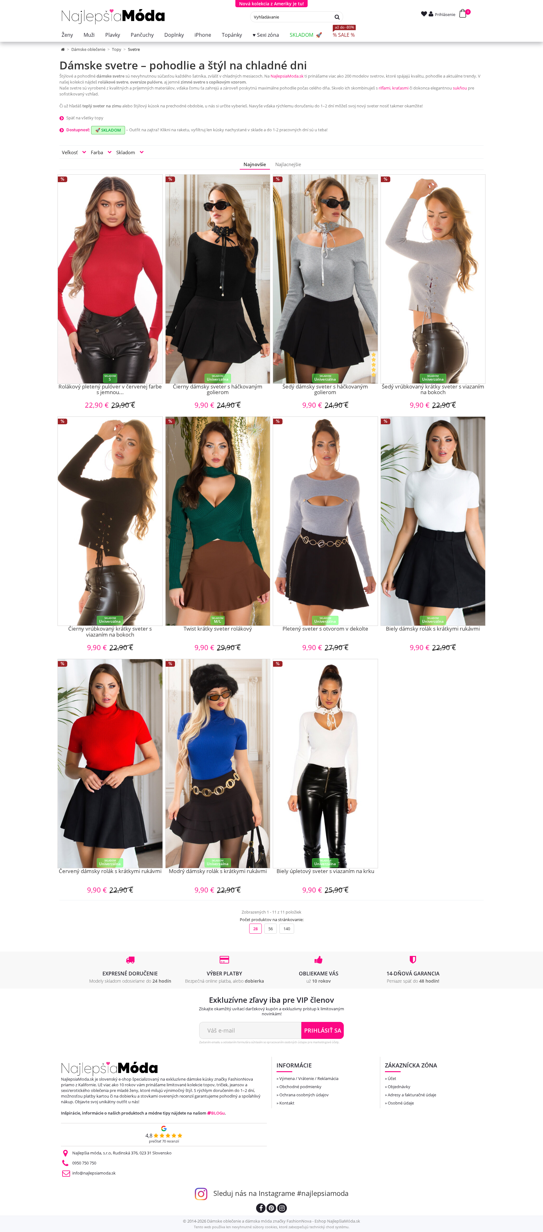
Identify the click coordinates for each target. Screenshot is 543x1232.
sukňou (460, 88)
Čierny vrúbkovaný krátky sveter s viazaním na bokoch (110, 632)
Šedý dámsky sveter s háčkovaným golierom (325, 390)
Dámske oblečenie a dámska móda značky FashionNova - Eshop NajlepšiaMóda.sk (283, 1221)
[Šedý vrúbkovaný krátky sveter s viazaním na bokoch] (433, 279)
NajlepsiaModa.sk (287, 76)
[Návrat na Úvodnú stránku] (63, 49)
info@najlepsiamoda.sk (94, 1173)
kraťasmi (400, 88)
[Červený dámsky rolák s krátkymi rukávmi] (110, 763)
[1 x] (374, 367)
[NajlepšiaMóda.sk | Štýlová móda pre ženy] (113, 16)
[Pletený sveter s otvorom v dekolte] (325, 521)
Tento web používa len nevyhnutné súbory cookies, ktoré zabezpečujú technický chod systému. (271, 1226)
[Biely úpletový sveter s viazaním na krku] (325, 763)
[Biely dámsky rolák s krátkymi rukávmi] (433, 521)
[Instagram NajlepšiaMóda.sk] (282, 1209)
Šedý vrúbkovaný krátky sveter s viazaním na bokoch (433, 390)
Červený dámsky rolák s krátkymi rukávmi (110, 871)
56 (270, 928)
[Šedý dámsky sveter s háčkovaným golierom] (325, 279)
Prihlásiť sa (322, 1030)
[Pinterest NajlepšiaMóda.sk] (271, 1209)
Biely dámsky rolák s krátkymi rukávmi (433, 629)
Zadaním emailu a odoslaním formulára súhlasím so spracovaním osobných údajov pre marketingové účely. (269, 1042)
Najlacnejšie (288, 164)
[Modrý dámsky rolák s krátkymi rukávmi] (218, 763)
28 (255, 928)
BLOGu (218, 1113)
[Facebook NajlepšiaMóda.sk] (261, 1209)
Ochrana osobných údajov (304, 1095)
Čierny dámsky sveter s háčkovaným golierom (217, 390)
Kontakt (286, 1103)
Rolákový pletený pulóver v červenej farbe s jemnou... (110, 390)
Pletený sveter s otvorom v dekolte (325, 629)
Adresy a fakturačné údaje (412, 1095)
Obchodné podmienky (300, 1086)
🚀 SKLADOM (108, 130)
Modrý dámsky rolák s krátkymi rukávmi (218, 871)
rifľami (384, 88)
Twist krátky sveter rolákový (218, 629)
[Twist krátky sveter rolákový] (218, 521)
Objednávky (399, 1086)
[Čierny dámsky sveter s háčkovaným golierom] (218, 279)
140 (286, 928)
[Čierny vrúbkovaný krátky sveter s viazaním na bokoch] (110, 521)
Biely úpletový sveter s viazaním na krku (325, 871)
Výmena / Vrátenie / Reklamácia (308, 1078)
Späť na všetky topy (84, 118)
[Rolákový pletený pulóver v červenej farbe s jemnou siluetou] (110, 279)
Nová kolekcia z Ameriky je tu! (271, 4)
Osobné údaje (401, 1103)
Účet (392, 1078)
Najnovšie (255, 164)
